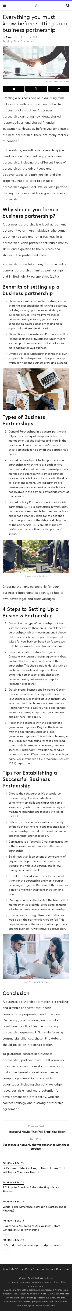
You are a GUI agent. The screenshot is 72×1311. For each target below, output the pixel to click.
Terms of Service (44, 1269)
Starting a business (16, 98)
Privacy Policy (24, 1269)
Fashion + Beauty (13, 1163)
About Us (8, 1269)
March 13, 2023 (29, 37)
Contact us (62, 1269)
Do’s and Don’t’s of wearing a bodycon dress (31, 1245)
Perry (9, 37)
